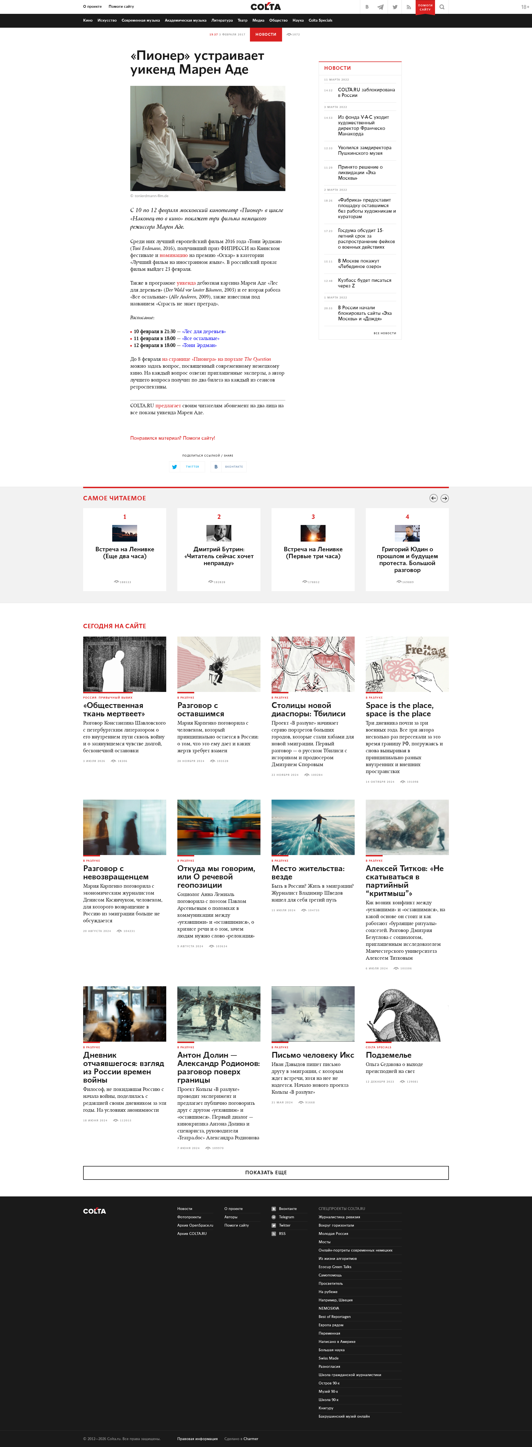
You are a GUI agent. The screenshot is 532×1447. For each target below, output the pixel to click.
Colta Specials (320, 20)
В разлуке (185, 697)
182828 (220, 582)
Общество (278, 20)
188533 (125, 582)
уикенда (186, 283)
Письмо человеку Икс (313, 1055)
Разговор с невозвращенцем (116, 873)
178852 (314, 582)
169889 (408, 582)
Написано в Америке (337, 1342)
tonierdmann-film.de (151, 196)
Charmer (251, 1439)
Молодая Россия (333, 1234)
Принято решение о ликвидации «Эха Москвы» (360, 173)
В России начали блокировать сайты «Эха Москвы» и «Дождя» (365, 313)
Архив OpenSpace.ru (195, 1225)
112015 (126, 1120)
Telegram (286, 1217)
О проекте (92, 7)
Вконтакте (288, 1209)
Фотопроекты (189, 1217)
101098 (413, 782)
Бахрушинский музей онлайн (344, 1416)
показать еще (266, 1172)
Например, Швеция (336, 1300)
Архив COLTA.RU (192, 1234)
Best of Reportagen (335, 1317)
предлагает (168, 406)
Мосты (325, 1242)
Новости (266, 35)
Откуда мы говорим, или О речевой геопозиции (216, 877)
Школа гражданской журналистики (350, 1375)
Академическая (185, 20)
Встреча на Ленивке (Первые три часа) (313, 553)
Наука (298, 20)
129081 (412, 1081)
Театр (242, 20)
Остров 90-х (329, 1383)
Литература (222, 20)
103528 (223, 761)
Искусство (107, 20)
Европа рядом (331, 1325)
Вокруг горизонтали (336, 1225)
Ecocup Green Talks (335, 1267)
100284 (317, 775)
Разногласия (329, 1367)
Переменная (329, 1333)
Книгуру (326, 1408)
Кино (88, 20)
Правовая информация (197, 1439)
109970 (218, 1148)
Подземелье (388, 1055)
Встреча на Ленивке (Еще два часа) (124, 553)
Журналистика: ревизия (339, 1217)
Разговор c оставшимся (200, 710)
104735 (314, 910)
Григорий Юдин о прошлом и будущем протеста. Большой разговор (407, 559)
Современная (141, 20)
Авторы (230, 1217)
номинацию (174, 255)
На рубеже (328, 1292)
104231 (129, 931)
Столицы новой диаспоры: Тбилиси (309, 710)
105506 (406, 968)
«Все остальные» (200, 338)
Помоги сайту (121, 7)
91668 (310, 1102)
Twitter (284, 1225)
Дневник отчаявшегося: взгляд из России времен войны (123, 1068)
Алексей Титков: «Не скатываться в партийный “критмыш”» (405, 881)
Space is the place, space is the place (400, 710)
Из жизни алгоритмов (338, 1259)
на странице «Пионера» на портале (216, 359)
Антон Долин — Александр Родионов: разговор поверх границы (218, 1068)
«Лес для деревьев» (204, 331)
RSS (282, 1234)
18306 (122, 761)
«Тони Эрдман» (199, 345)
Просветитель (331, 1284)
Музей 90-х (328, 1392)
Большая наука (332, 1350)
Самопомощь (330, 1275)
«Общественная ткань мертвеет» (114, 710)
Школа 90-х (329, 1400)
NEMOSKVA (329, 1308)
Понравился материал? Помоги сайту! (172, 438)
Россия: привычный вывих (108, 697)
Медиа (258, 20)
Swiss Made (329, 1358)
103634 (221, 946)
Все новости (385, 333)
